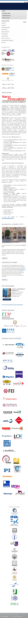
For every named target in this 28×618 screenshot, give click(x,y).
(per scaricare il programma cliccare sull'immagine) (12, 304)
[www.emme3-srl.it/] (8, 364)
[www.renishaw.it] (8, 478)
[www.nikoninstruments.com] (16, 463)
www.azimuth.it (5, 616)
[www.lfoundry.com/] (17, 431)
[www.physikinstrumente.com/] (7, 473)
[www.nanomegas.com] (9, 454)
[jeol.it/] (7, 424)
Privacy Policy (6, 18)
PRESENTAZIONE (5, 21)
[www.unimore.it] (14, 574)
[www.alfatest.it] (8, 357)
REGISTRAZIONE (5, 31)
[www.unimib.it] (14, 565)
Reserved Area (6, 13)
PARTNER (3, 25)
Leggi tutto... (4, 258)
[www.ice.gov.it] (8, 319)
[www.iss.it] (14, 540)
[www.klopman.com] (19, 424)
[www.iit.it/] (14, 533)
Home (3, 11)
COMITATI (3, 23)
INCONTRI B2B (4, 36)
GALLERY (3, 42)
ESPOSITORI (4, 29)
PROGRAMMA (4, 34)
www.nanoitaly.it (22, 269)
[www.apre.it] (8, 332)
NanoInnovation (6, 15)
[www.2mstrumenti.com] (20, 496)
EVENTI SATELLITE (5, 38)
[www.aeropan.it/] (20, 348)
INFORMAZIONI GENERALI (7, 40)
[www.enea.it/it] (14, 518)
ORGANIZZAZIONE (5, 27)
